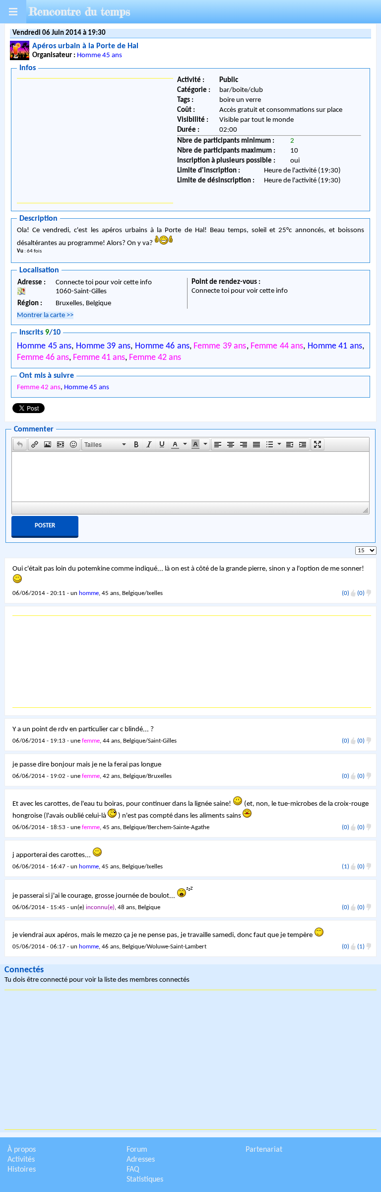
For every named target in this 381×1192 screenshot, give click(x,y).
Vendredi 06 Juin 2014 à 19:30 (59, 33)
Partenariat (264, 1150)
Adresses (141, 1160)
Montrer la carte (45, 315)
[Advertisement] (95, 141)
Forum (137, 1150)
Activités (21, 1160)
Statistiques (145, 1180)
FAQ (133, 1170)
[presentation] (19, 444)
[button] (20, 444)
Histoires (21, 1170)
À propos (21, 1150)
